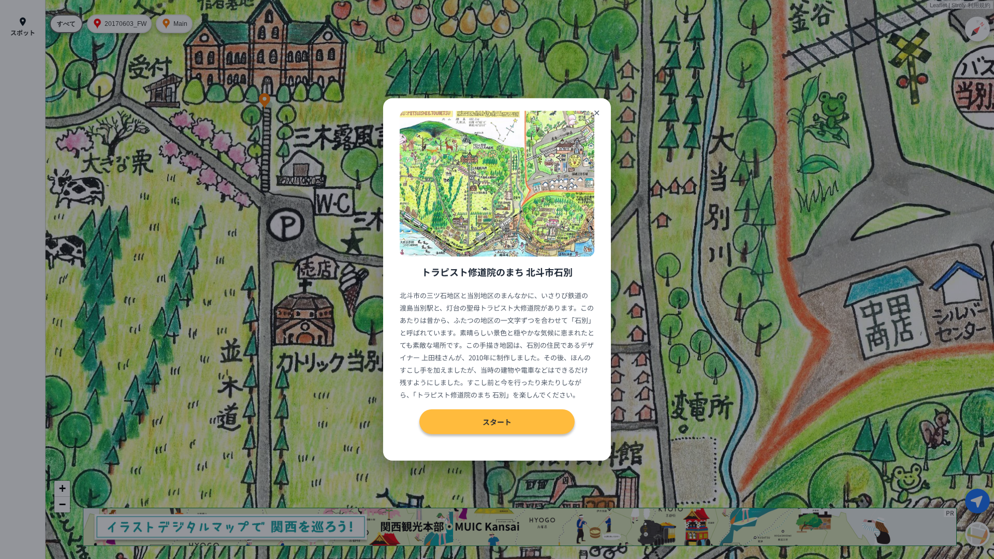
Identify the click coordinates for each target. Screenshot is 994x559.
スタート (497, 422)
